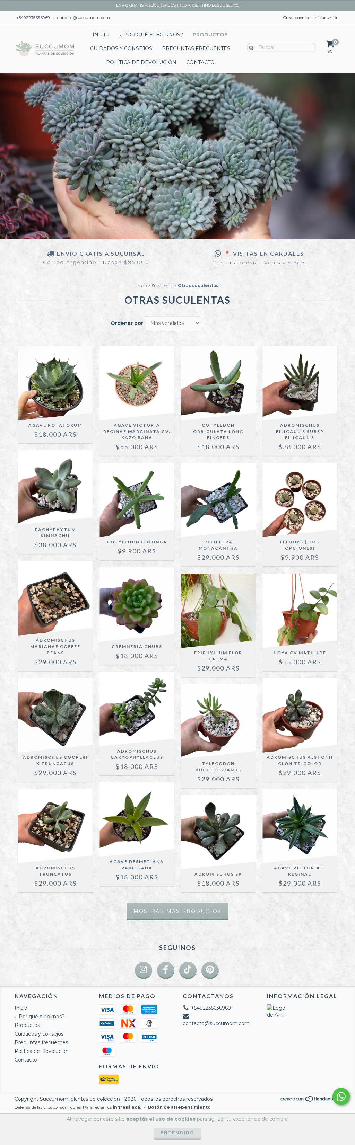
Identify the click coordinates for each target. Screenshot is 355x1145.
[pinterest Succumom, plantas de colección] (210, 970)
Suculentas (162, 285)
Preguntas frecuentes (196, 48)
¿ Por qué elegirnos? (151, 35)
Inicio (101, 35)
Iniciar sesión (326, 17)
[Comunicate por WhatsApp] (341, 1096)
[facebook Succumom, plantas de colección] (165, 970)
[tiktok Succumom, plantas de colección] (188, 970)
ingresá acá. (127, 1107)
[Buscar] (250, 47)
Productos (210, 35)
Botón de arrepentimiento (179, 1107)
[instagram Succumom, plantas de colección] (143, 970)
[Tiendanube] (310, 1100)
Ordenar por (127, 323)
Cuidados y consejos (121, 48)
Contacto (200, 62)
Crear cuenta (296, 17)
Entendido (177, 1132)
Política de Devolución (141, 62)
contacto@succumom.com (82, 17)
